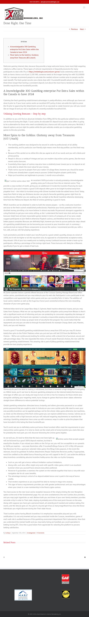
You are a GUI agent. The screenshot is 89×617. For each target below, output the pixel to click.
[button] (4, 557)
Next (82, 29)
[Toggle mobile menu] (84, 7)
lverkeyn (8, 533)
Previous (74, 29)
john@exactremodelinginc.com (49, 2)
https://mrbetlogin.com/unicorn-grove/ (44, 71)
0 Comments (40, 533)
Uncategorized (31, 533)
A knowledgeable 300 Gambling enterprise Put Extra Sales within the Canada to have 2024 (24, 49)
